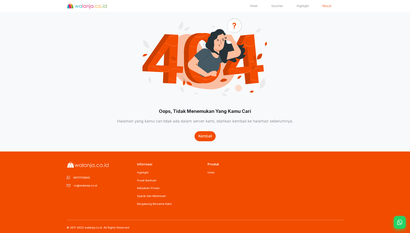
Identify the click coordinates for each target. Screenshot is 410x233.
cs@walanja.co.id (85, 185)
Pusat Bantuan (147, 180)
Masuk (326, 6)
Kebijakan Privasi (148, 188)
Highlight (303, 6)
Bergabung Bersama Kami (154, 203)
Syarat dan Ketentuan (151, 196)
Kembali (205, 136)
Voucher (277, 6)
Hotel (254, 6)
